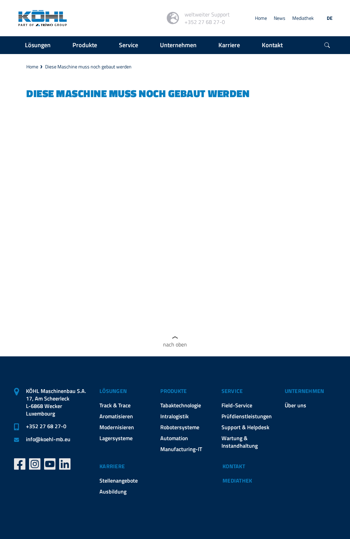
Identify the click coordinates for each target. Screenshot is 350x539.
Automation (174, 438)
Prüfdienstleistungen (246, 416)
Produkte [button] (84, 45)
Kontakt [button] (272, 45)
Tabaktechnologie (180, 405)
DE (330, 18)
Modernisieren (116, 427)
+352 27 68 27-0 (46, 426)
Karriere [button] (229, 45)
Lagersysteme (116, 438)
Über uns (295, 405)
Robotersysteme (179, 427)
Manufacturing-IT (181, 449)
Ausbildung (112, 491)
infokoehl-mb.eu (48, 439)
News (279, 18)
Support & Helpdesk (245, 427)
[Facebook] (20, 464)
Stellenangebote (118, 480)
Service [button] (128, 45)
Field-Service (236, 405)
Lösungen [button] (38, 45)
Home (261, 18)
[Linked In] (65, 464)
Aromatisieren (116, 416)
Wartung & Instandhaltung (239, 442)
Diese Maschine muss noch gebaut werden (88, 66)
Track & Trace (115, 405)
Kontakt (234, 466)
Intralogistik (174, 416)
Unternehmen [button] (178, 45)
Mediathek (303, 18)
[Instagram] (35, 464)
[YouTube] (50, 464)
